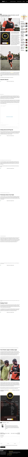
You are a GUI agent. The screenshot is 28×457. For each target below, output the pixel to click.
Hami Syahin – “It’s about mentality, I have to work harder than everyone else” (23, 24)
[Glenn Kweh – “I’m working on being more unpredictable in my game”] (26, 29)
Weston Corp (12, 72)
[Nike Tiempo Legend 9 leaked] (26, 50)
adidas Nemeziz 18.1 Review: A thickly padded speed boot (4, 433)
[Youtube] (9, 455)
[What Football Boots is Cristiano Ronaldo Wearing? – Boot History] (26, 42)
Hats (5, 424)
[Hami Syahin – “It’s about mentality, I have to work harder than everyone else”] (26, 23)
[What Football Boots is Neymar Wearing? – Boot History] (26, 40)
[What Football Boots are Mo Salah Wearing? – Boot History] (26, 45)
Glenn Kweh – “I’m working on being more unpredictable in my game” (23, 29)
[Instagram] (7, 455)
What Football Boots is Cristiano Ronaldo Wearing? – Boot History (23, 42)
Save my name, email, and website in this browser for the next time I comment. (9, 445)
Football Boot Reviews (4, 422)
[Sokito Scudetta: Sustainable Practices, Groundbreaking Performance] (26, 35)
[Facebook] (8, 455)
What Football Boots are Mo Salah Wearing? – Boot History (23, 45)
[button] (27, 1)
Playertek (8, 422)
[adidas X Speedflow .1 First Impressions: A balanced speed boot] (26, 47)
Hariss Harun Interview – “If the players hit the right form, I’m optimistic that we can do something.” (23, 32)
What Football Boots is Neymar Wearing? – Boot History (23, 40)
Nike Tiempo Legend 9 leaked (22, 50)
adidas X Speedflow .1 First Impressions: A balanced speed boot (23, 48)
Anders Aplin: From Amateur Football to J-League (15, 433)
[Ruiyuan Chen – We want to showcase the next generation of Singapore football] (26, 26)
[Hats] (2, 427)
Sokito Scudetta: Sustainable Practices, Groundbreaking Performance (22, 35)
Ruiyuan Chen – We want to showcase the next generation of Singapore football (23, 26)
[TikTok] (5, 429)
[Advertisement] (14, 8)
